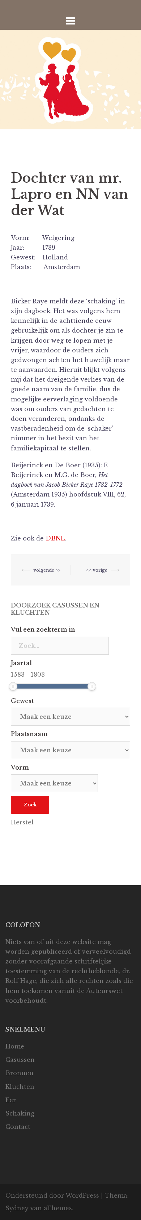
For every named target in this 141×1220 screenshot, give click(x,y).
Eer (10, 1100)
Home (14, 1046)
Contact (17, 1126)
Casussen (20, 1059)
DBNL (55, 538)
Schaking (19, 1113)
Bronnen (19, 1073)
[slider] (13, 686)
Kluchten (19, 1086)
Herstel (22, 822)
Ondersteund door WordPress (52, 1195)
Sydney (17, 1208)
